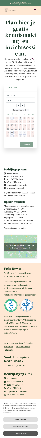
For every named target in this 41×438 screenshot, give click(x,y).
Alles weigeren (20, 420)
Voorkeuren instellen (20, 426)
